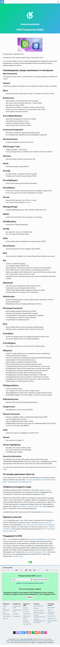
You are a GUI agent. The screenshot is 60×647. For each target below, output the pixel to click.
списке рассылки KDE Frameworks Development (39, 524)
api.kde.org (48, 512)
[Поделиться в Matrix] (14, 632)
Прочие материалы (26, 620)
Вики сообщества (38, 606)
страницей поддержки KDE (36, 552)
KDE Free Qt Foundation (51, 612)
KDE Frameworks (6, 613)
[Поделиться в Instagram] (45, 632)
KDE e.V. (50, 609)
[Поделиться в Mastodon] (17, 632)
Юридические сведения (45, 642)
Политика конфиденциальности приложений (40, 620)
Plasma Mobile (7, 616)
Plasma (5, 606)
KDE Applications (6, 609)
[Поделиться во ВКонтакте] (42, 632)
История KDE (51, 616)
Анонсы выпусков (30, 24)
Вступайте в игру (17, 556)
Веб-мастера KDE (26, 639)
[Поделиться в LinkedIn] (27, 632)
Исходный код (17, 616)
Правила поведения (39, 612)
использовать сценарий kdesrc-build (30, 506)
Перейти (30, 597)
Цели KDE (15, 614)
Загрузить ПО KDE (39, 610)
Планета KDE (26, 613)
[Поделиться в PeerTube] (39, 632)
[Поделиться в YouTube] (36, 632)
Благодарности (27, 624)
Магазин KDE (51, 607)
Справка (36, 608)
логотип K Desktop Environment (21, 641)
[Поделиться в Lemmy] (33, 632)
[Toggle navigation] (58, 2)
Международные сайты (52, 621)
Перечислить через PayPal (40, 579)
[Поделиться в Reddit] (30, 632)
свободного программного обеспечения (41, 539)
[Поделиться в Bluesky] (20, 632)
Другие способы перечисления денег (30, 583)
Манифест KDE (52, 618)
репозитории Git (44, 522)
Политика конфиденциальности (40, 615)
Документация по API (17, 606)
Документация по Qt (17, 610)
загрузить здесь (45, 490)
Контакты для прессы (27, 616)
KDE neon (5, 618)
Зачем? (38, 576)
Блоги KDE (26, 611)
